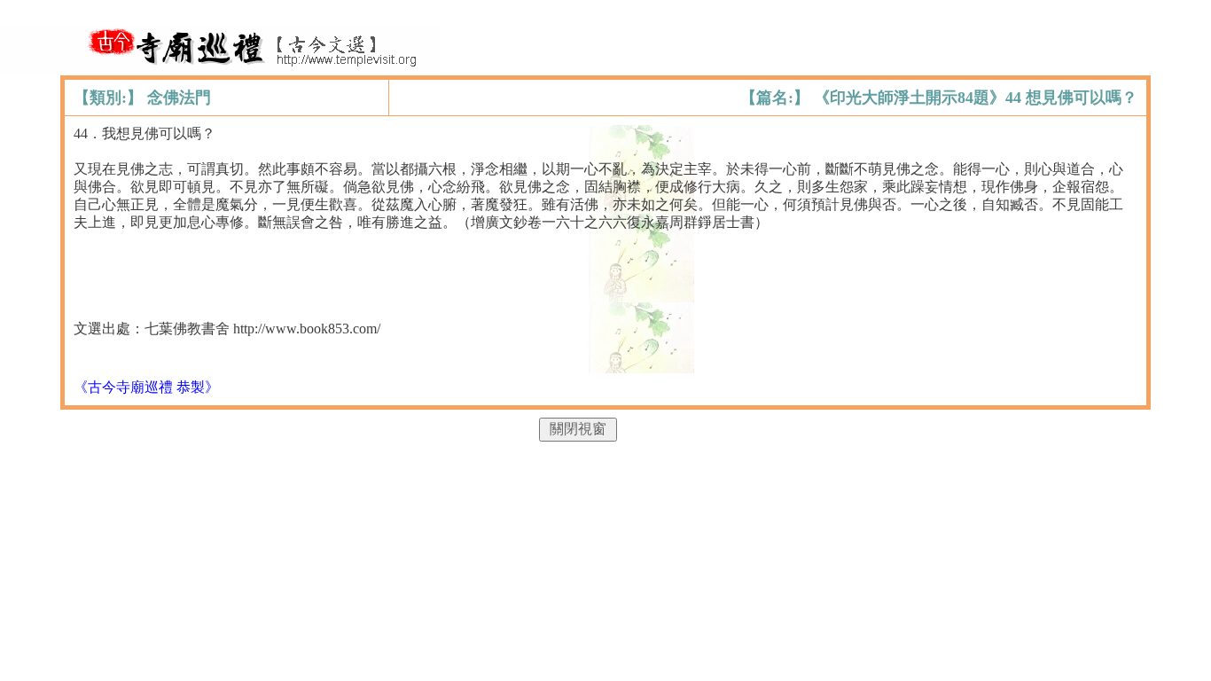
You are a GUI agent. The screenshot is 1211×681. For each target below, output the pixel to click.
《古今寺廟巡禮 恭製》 (146, 387)
